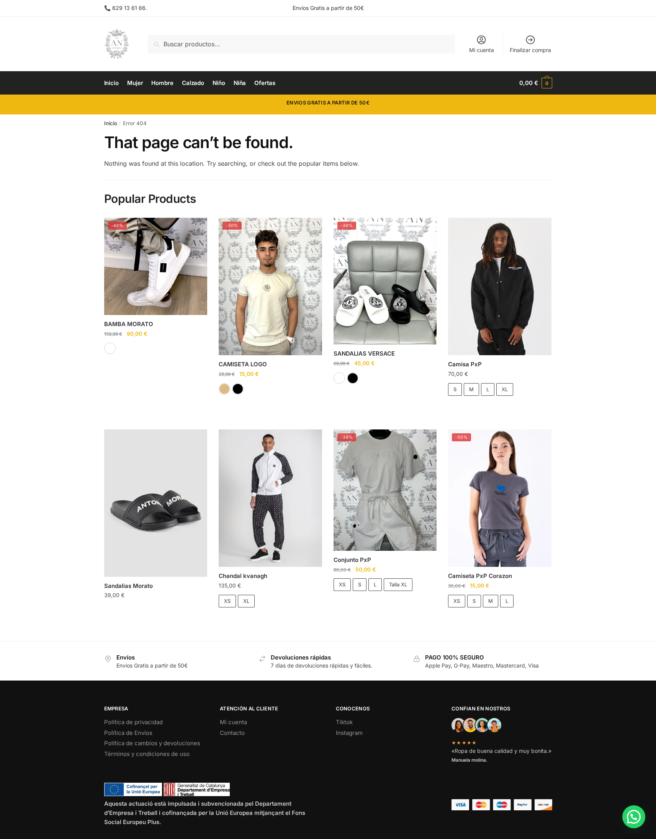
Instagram (349, 732)
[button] (633, 816)
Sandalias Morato (128, 585)
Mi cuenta (481, 50)
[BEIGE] (224, 389)
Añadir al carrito (499, 409)
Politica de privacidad (133, 722)
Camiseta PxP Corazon (480, 575)
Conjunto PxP (352, 559)
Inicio (110, 123)
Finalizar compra (530, 50)
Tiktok (344, 722)
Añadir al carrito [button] (155, 610)
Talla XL (398, 584)
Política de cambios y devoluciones (152, 743)
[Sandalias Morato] (156, 503)
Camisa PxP (465, 364)
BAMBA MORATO (128, 324)
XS (227, 601)
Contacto (232, 732)
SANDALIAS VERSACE (364, 353)
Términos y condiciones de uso (147, 753)
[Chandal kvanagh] (270, 498)
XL (505, 389)
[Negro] (238, 389)
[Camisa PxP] (499, 287)
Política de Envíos (128, 732)
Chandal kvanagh (243, 575)
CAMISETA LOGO (243, 364)
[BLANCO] (110, 348)
